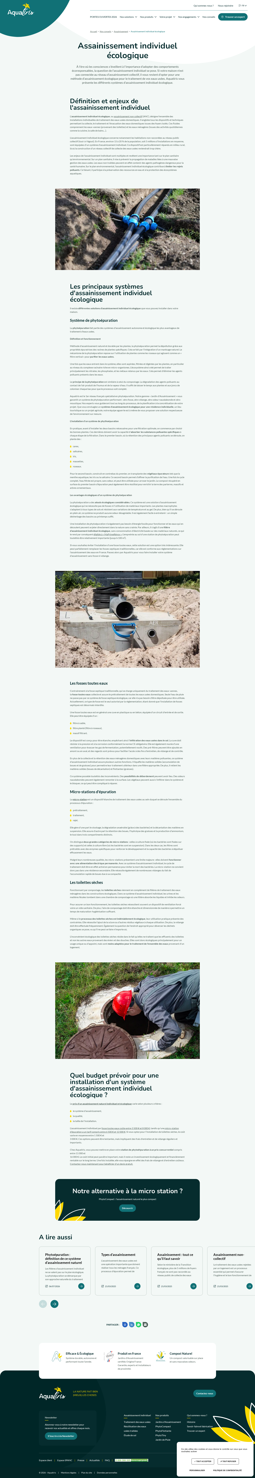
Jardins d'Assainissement (168, 1421)
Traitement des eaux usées (137, 1421)
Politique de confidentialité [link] (227, 1470)
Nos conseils (208, 16)
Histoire (191, 1421)
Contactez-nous (204, 1393)
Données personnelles (107, 1472)
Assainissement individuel (137, 1415)
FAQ (107, 1460)
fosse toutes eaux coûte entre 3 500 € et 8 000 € (126, 1128)
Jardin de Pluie (162, 1439)
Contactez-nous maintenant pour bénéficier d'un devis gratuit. (101, 1163)
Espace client (45, 1460)
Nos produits (146, 16)
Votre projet (166, 16)
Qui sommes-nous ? (204, 5)
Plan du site (86, 1472)
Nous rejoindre (225, 5)
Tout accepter (203, 1461)
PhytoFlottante (163, 1430)
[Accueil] (20, 4)
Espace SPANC (64, 1460)
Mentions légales (68, 1472)
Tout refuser (229, 1461)
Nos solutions (127, 16)
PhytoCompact (163, 1426)
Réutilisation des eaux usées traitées (135, 1428)
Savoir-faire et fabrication (200, 1426)
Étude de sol (130, 1435)
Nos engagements (187, 16)
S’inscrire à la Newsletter (61, 1436)
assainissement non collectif (128, 116)
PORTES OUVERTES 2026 (103, 16)
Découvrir (127, 1208)
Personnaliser (197, 1470)
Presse (80, 1460)
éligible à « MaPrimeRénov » (108, 534)
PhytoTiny (160, 1435)
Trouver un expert (196, 1430)
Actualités (94, 1460)
